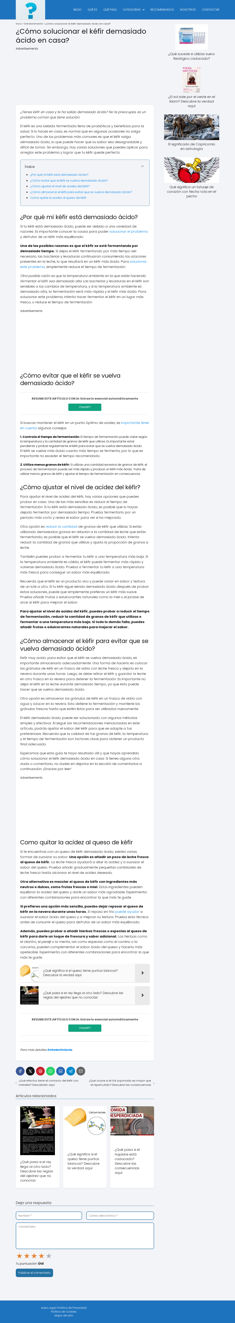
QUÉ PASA (110, 10)
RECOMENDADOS (162, 10)
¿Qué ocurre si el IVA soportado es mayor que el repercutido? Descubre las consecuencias (120, 1083)
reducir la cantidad (61, 526)
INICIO (77, 10)
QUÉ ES (92, 10)
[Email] (80, 1071)
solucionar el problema (128, 231)
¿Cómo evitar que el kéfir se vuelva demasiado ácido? (69, 180)
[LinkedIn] (60, 1071)
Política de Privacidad (72, 1308)
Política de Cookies (63, 1311)
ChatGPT (85, 407)
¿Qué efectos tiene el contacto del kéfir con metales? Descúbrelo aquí (48, 1083)
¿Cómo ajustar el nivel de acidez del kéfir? (60, 186)
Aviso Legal (48, 1308)
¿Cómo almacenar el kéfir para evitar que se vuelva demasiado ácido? (81, 192)
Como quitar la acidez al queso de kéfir (58, 198)
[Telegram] (70, 1071)
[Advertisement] (85, 76)
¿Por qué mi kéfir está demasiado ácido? (59, 175)
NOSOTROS (188, 10)
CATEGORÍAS (132, 10)
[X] (30, 1071)
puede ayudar (127, 911)
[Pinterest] (40, 1071)
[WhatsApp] (50, 1071)
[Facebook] (20, 1071)
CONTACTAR (210, 10)
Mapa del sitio (64, 1315)
